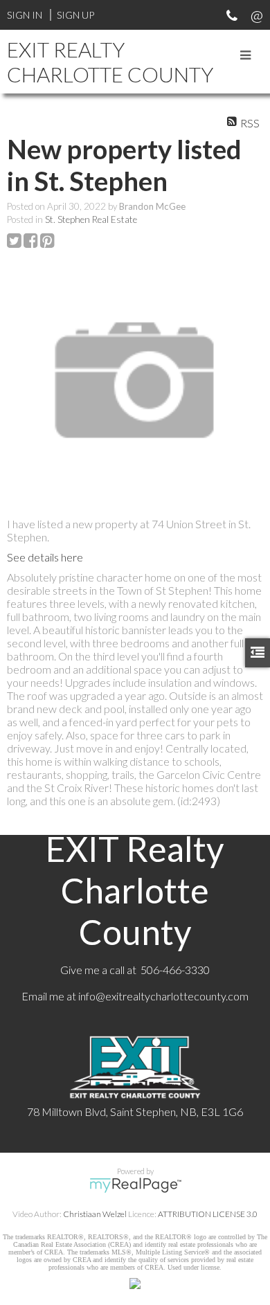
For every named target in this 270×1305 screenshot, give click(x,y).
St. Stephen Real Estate (91, 219)
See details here (45, 557)
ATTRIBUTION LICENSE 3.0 (208, 1214)
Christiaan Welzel (95, 1214)
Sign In (24, 15)
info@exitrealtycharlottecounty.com (163, 995)
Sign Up (75, 15)
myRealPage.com (135, 1185)
